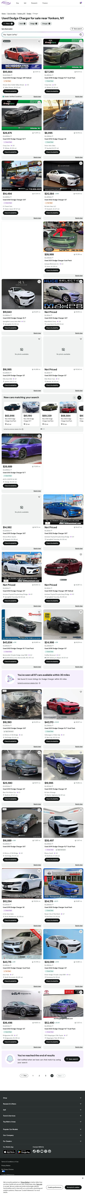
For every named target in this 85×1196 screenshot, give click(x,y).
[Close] (82, 1178)
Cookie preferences (54, 1187)
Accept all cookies (73, 1187)
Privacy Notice (5, 1165)
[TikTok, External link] (34, 1151)
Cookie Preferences (7, 1175)
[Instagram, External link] (45, 1151)
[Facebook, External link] (38, 1151)
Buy (17, 3)
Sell (25, 3)
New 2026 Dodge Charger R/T (29, 420)
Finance (45, 3)
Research (34, 3)
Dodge (29, 14)
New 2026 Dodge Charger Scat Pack (10, 420)
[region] (42, 1185)
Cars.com (39, 1184)
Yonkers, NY (21, 14)
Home (4, 14)
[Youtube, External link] (41, 1151)
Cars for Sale (11, 14)
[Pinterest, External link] (49, 1151)
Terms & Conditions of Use (9, 1162)
